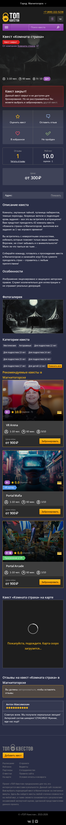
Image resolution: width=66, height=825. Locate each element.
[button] (60, 19)
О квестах (7, 773)
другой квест (50, 102)
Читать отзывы (17, 161)
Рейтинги (7, 767)
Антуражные (25, 345)
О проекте (24, 763)
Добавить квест (13, 755)
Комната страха (26, 46)
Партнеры (8, 770)
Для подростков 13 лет (15, 352)
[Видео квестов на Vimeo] (36, 821)
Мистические (10, 345)
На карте (7, 777)
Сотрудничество (27, 770)
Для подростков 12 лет (45, 345)
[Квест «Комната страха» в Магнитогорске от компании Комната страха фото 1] (33, 316)
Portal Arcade (15, 566)
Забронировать (49, 441)
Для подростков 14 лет (40, 352)
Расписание (8, 763)
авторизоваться (27, 689)
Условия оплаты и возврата (32, 777)
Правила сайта (26, 773)
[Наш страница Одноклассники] (33, 821)
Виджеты (23, 767)
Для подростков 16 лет (40, 359)
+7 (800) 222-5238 (53, 11)
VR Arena (12, 425)
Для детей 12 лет (37, 366)
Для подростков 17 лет (15, 366)
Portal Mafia (14, 495)
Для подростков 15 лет (15, 359)
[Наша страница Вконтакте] (29, 821)
